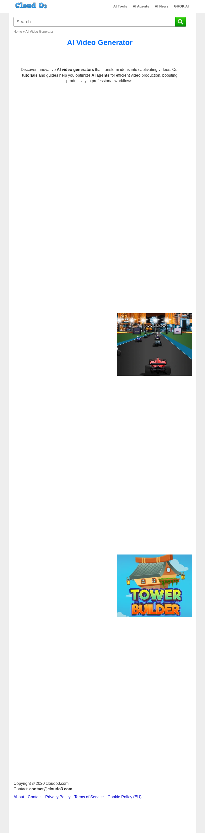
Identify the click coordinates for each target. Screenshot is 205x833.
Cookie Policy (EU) (125, 797)
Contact (35, 797)
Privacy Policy (57, 797)
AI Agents (141, 6)
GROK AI (181, 6)
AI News (161, 6)
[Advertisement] (153, 229)
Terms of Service (89, 797)
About (19, 797)
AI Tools (120, 6)
